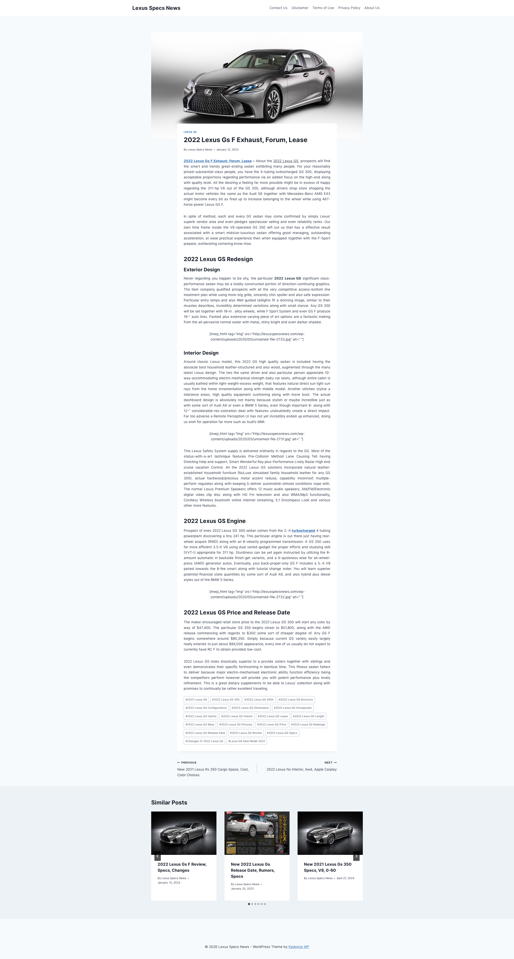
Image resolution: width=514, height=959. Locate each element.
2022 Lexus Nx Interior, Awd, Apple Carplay (302, 766)
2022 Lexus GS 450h (259, 699)
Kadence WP (299, 947)
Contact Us (278, 8)
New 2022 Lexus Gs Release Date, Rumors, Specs (253, 870)
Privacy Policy (349, 8)
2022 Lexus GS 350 (226, 699)
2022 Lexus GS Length (308, 716)
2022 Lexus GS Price (271, 724)
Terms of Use (323, 8)
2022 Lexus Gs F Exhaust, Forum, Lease (218, 161)
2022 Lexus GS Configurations (206, 707)
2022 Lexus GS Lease (273, 716)
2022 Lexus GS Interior (237, 716)
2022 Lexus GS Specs (282, 732)
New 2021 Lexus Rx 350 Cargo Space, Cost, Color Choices (213, 769)
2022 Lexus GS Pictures (235, 724)
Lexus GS (190, 131)
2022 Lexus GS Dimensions (250, 707)
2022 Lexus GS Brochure (296, 699)
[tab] (249, 904)
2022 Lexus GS (196, 699)
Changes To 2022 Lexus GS (204, 741)
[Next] (356, 856)
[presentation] (183, 833)
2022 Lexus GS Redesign (308, 724)
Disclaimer (300, 8)
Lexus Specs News (200, 149)
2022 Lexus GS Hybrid (201, 716)
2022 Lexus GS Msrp (200, 724)
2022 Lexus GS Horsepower (293, 707)
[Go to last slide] (157, 856)
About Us (372, 8)
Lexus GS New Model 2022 (246, 741)
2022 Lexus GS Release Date (205, 732)
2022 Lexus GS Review (246, 732)
